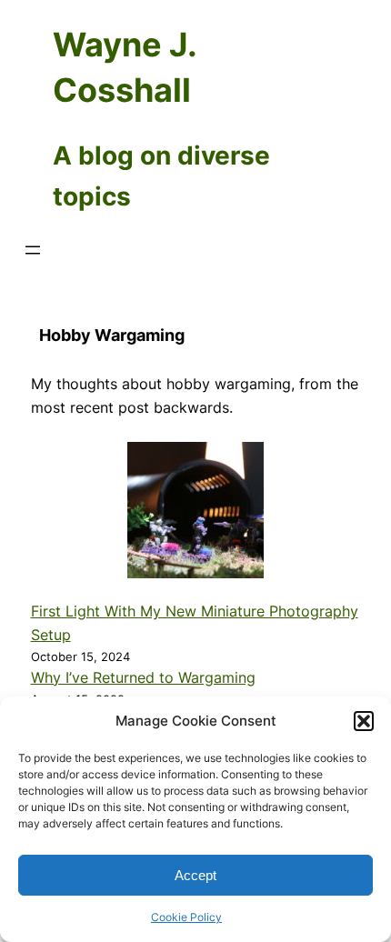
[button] (364, 721)
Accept (195, 875)
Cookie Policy (186, 917)
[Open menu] (33, 250)
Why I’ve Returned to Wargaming (143, 677)
